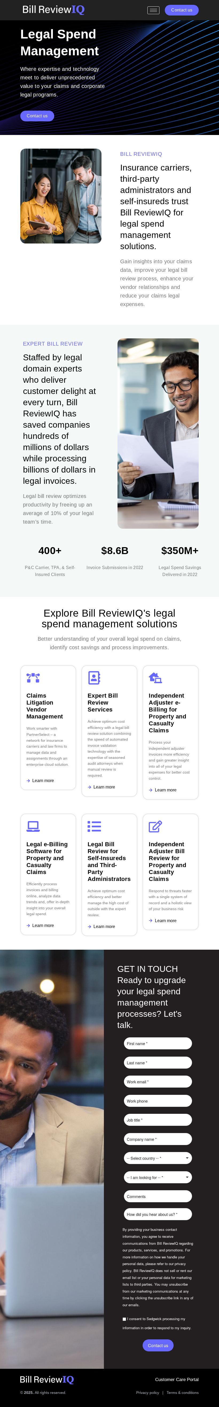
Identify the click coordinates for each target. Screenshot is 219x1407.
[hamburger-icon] (153, 10)
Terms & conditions (183, 1392)
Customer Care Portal (177, 1379)
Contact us (158, 1345)
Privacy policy (147, 1392)
